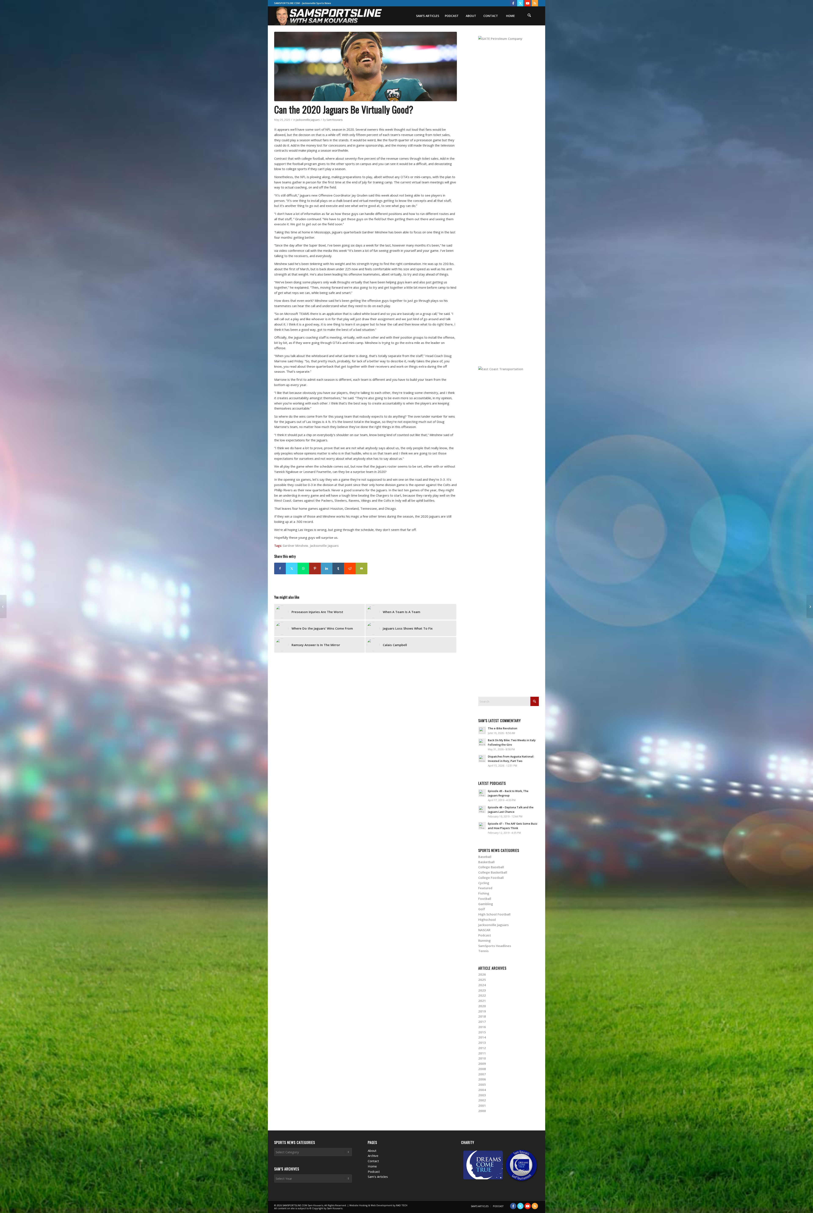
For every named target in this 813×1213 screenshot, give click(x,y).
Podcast (484, 935)
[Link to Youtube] (527, 3)
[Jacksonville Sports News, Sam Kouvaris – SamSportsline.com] (328, 16)
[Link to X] (520, 3)
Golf (481, 909)
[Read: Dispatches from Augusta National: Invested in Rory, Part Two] (482, 758)
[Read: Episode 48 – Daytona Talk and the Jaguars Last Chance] (482, 809)
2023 (482, 990)
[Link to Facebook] (513, 3)
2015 (482, 1032)
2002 (482, 1100)
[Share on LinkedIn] (326, 568)
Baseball (484, 856)
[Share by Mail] (361, 568)
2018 (482, 1016)
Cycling (483, 883)
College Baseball (491, 867)
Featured (485, 888)
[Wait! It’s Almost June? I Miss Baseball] (3, 606)
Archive (373, 1155)
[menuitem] (427, 16)
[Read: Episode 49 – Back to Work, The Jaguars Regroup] (482, 793)
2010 (482, 1058)
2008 (482, 1069)
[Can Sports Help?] (809, 606)
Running (484, 940)
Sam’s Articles (378, 1176)
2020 (482, 1006)
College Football (491, 877)
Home (372, 1166)
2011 (482, 1053)
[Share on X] (291, 568)
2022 (482, 995)
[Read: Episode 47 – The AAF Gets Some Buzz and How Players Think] (482, 825)
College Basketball (492, 872)
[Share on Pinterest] (315, 568)
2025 (482, 980)
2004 (482, 1090)
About (372, 1150)
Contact (373, 1161)
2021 (482, 1000)
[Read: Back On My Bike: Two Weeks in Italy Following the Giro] (482, 742)
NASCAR (484, 930)
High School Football (494, 914)
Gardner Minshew (295, 546)
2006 (482, 1079)
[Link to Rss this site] (535, 3)
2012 (482, 1048)
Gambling (485, 904)
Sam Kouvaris (334, 120)
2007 (482, 1074)
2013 (482, 1042)
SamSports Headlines (494, 946)
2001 (482, 1105)
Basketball (486, 862)
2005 (482, 1084)
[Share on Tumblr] (338, 568)
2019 (482, 1011)
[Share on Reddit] (350, 568)
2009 (482, 1063)
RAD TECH (401, 1205)
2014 (482, 1037)
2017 (482, 1021)
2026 (482, 974)
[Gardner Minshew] (365, 66)
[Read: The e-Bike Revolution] (482, 730)
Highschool (487, 919)
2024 (482, 985)
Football (484, 898)
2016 (482, 1027)
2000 (482, 1111)
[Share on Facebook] (280, 568)
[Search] (529, 16)
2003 (482, 1095)
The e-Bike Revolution (502, 728)
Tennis (483, 951)
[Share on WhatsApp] (303, 568)
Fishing (483, 893)
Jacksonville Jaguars (308, 120)
